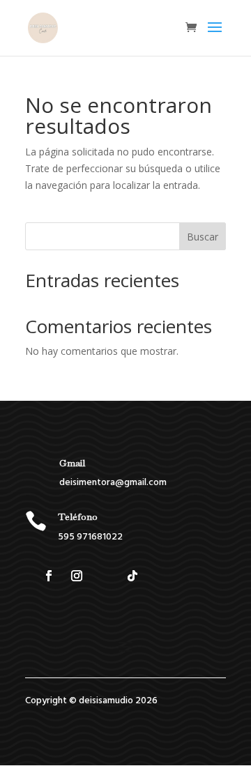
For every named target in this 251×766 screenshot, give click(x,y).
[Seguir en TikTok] (132, 576)
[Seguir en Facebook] (49, 576)
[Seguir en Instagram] (77, 576)
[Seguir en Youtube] (160, 576)
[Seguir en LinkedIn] (104, 576)
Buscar (202, 236)
